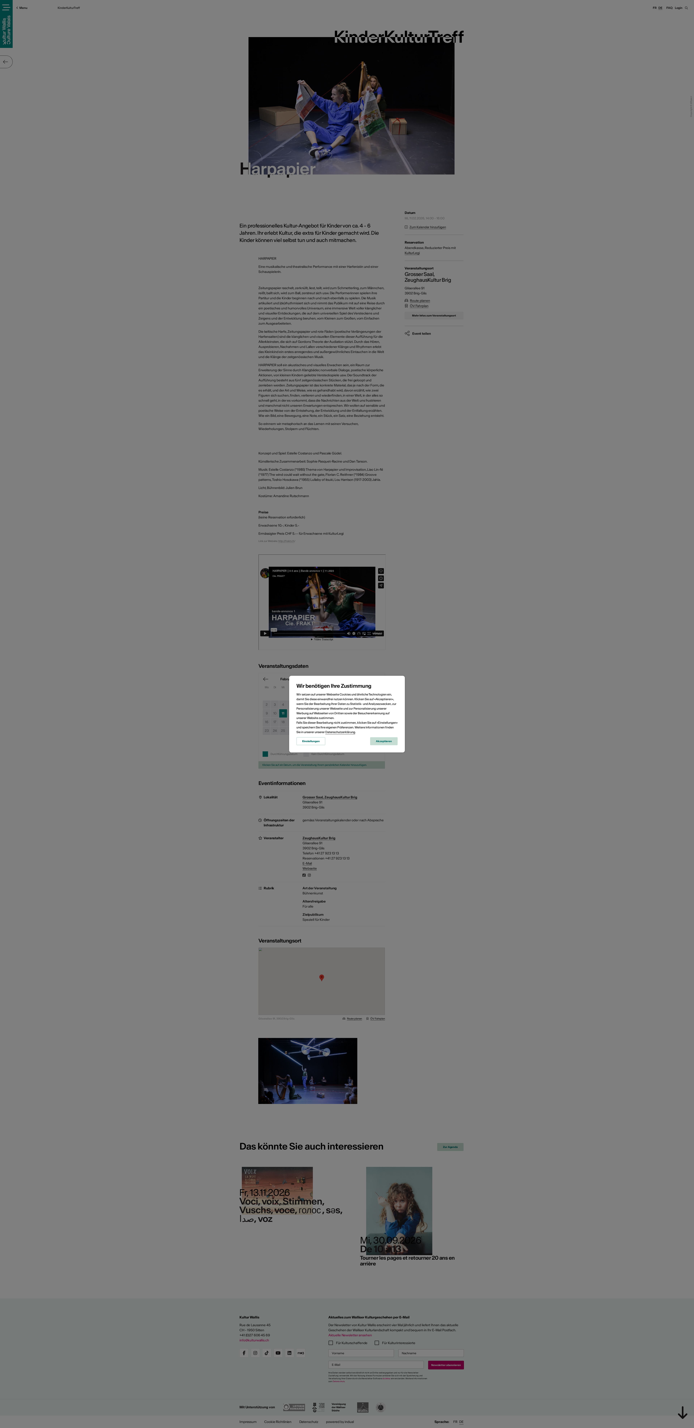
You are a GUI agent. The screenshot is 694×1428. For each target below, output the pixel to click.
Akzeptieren (384, 741)
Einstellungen (311, 741)
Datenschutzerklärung (340, 732)
